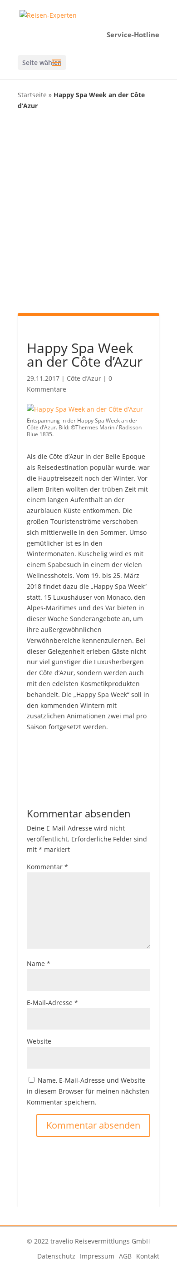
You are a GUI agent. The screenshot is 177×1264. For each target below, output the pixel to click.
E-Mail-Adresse (52, 1002)
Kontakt (147, 1256)
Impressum (97, 1256)
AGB (125, 1256)
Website (39, 1041)
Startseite (32, 94)
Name (38, 963)
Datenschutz (56, 1256)
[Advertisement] (88, 210)
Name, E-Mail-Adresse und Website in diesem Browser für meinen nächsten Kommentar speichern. (88, 1091)
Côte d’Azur (84, 378)
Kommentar (47, 866)
